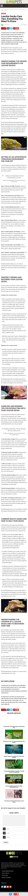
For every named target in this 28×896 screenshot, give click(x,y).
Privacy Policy (5, 875)
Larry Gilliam (6, 24)
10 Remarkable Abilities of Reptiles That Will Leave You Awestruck (14, 772)
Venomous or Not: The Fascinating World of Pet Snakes (14, 742)
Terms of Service (5, 873)
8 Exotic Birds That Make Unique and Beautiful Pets (14, 727)
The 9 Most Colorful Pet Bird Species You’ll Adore (14, 801)
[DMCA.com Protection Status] (14, 857)
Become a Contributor (6, 877)
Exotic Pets (6, 9)
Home (2, 9)
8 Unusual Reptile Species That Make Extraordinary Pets (13, 786)
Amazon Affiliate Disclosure (7, 870)
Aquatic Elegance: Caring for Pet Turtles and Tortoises (14, 757)
